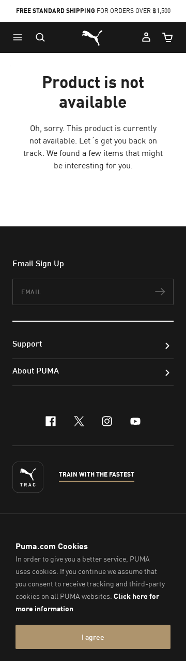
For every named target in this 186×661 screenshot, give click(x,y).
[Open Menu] (20, 37)
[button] (20, 37)
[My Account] (146, 37)
